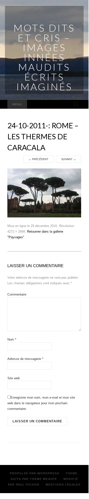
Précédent (38, 159)
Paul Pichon (27, 484)
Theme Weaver (43, 478)
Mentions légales (63, 484)
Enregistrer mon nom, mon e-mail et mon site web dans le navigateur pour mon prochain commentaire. (41, 403)
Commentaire (16, 294)
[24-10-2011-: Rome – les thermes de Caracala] (44, 193)
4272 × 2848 (16, 231)
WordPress (48, 473)
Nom (11, 339)
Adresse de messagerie (25, 359)
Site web (13, 378)
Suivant (68, 159)
